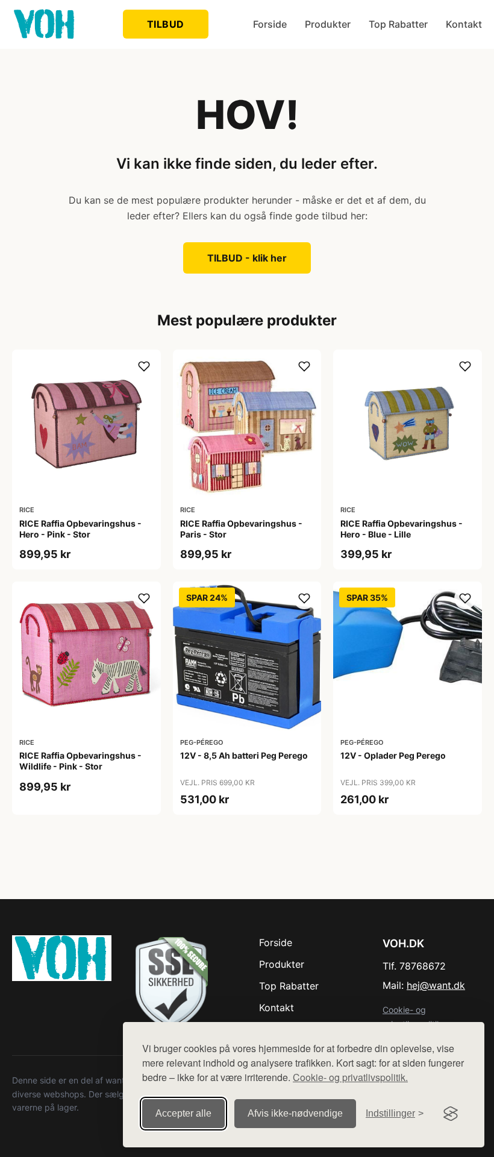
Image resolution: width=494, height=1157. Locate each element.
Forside (270, 24)
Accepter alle (183, 1113)
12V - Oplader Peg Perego (393, 755)
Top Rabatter (398, 24)
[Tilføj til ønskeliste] (144, 366)
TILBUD (165, 24)
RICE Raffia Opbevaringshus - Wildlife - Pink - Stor (80, 760)
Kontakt (464, 24)
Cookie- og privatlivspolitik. (350, 1077)
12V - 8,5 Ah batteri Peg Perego (244, 755)
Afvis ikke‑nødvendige (295, 1113)
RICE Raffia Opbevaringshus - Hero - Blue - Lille (401, 528)
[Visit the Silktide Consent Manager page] (450, 1113)
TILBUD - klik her (247, 258)
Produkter (328, 24)
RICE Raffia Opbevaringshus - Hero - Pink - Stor (80, 528)
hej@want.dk (436, 985)
